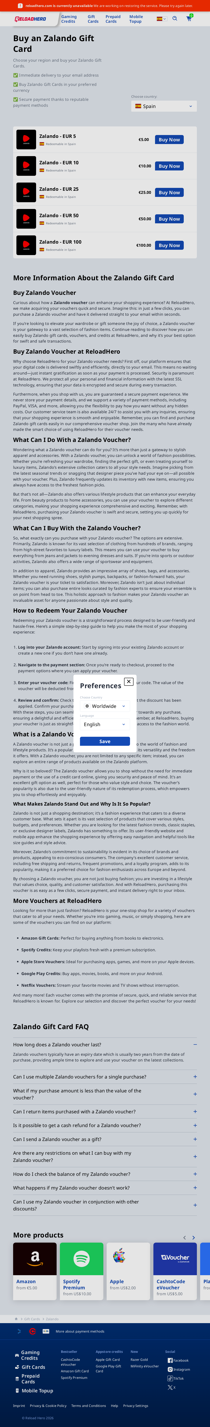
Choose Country (91, 697)
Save (105, 741)
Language (87, 715)
